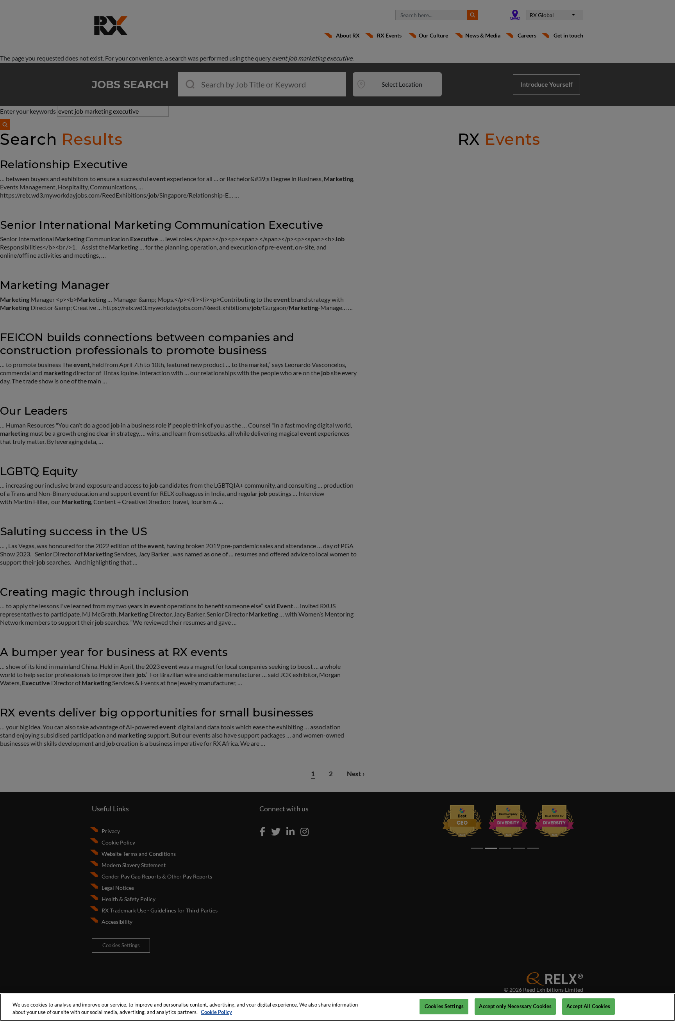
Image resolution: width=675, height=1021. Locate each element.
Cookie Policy (216, 1012)
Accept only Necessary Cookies (515, 1006)
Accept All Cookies (588, 1006)
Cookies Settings (444, 1006)
